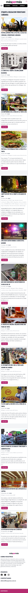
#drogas (10, 290)
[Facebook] (2, 575)
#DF (14, 371)
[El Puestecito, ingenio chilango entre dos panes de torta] (14, 315)
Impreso (22, 5)
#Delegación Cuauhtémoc (6, 288)
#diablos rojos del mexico (17, 452)
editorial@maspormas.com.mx (8, 580)
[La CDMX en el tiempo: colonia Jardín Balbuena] (14, 60)
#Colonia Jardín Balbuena (9, 76)
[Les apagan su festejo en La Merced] (14, 520)
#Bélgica (8, 202)
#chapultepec (16, 202)
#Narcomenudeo (15, 290)
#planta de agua (22, 205)
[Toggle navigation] (1, 6)
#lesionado (12, 205)
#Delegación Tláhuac (14, 288)
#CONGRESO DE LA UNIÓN (9, 203)
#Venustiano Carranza (13, 40)
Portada (15, 5)
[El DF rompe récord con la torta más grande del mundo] (14, 356)
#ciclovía (20, 202)
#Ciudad (6, 39)
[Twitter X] (5, 575)
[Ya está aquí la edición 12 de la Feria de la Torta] (14, 394)
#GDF (14, 495)
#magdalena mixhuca (4, 454)
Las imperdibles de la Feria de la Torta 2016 (14, 112)
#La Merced (17, 533)
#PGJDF (25, 290)
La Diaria (7, 5)
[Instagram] (8, 575)
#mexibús (15, 246)
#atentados (17, 200)
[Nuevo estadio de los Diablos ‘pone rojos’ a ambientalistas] (14, 437)
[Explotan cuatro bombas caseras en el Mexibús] (14, 231)
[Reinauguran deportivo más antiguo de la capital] (14, 479)
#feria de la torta (16, 115)
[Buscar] (26, 1)
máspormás (4, 591)
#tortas (21, 115)
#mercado (21, 533)
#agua (13, 200)
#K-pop (2, 40)
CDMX (9, 198)
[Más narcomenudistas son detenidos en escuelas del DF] (14, 272)
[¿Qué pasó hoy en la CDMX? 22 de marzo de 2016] (14, 184)
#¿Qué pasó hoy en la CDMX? (6, 200)
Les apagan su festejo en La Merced (11, 529)
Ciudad (8, 75)
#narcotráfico (21, 290)
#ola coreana (6, 40)
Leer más (4, 48)
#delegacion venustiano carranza (21, 39)
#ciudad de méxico (11, 39)
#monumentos (17, 205)
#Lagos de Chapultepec (5, 205)
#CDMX (2, 39)
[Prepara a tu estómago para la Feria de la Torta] (14, 139)
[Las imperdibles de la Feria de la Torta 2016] (14, 102)
